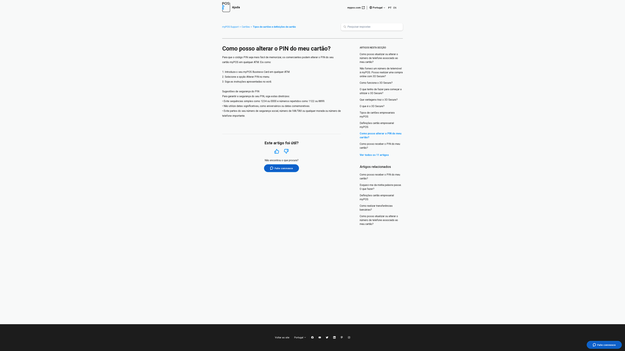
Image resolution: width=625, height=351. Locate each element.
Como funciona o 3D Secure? (376, 82)
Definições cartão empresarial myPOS (377, 125)
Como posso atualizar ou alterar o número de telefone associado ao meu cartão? (379, 58)
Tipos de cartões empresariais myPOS (377, 114)
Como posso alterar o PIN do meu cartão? (380, 135)
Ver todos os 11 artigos (374, 154)
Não (286, 151)
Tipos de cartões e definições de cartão (274, 27)
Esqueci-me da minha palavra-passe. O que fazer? (381, 186)
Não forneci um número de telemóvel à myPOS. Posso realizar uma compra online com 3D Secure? (381, 72)
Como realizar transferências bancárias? (376, 207)
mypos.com (354, 7)
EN (394, 7)
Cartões (246, 27)
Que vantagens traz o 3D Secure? (379, 99)
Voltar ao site (282, 337)
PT (389, 7)
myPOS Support (230, 27)
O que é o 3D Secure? (372, 106)
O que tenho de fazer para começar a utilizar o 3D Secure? (381, 91)
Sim (277, 151)
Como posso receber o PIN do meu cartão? (380, 145)
